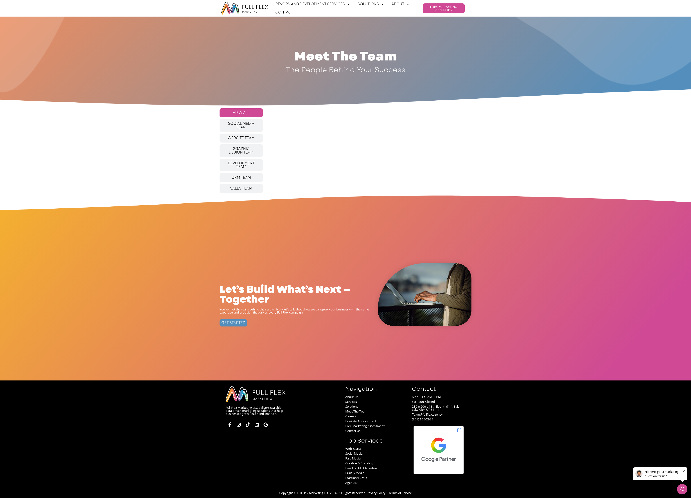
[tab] (241, 112)
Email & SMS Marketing (361, 468)
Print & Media (354, 473)
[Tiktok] (248, 425)
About (397, 4)
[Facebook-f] (230, 425)
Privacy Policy (376, 493)
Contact (284, 12)
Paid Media (353, 458)
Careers (350, 416)
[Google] (266, 425)
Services (351, 402)
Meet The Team (356, 411)
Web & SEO (353, 449)
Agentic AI (352, 483)
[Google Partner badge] (438, 474)
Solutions (368, 4)
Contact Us (352, 431)
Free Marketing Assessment (365, 426)
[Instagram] (239, 425)
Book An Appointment (360, 421)
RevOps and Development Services (310, 4)
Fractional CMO (356, 478)
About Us (351, 397)
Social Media (354, 453)
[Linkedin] (257, 425)
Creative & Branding (359, 463)
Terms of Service (400, 493)
